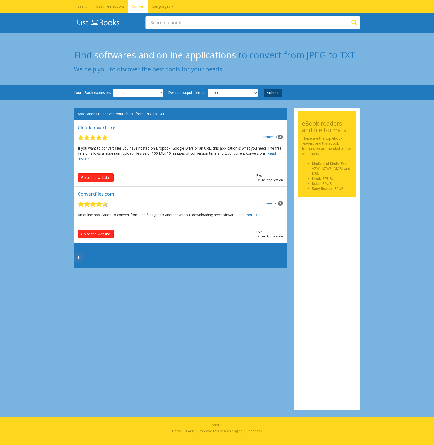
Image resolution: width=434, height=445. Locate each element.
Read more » (246, 214)
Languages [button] (161, 6)
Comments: (270, 137)
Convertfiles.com (96, 194)
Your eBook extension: (92, 92)
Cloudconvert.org (96, 128)
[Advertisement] (327, 226)
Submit (273, 92)
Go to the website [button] (95, 177)
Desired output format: (186, 92)
